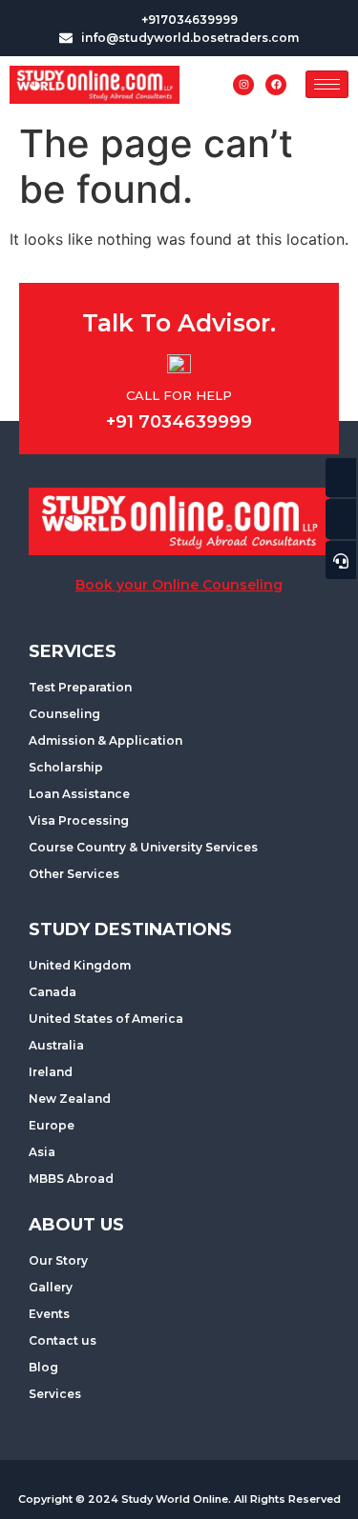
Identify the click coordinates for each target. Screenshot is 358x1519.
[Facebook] (275, 84)
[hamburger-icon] (326, 84)
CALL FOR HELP (179, 395)
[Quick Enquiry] (341, 560)
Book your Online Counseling (179, 584)
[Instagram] (243, 84)
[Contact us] (341, 519)
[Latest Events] (341, 478)
